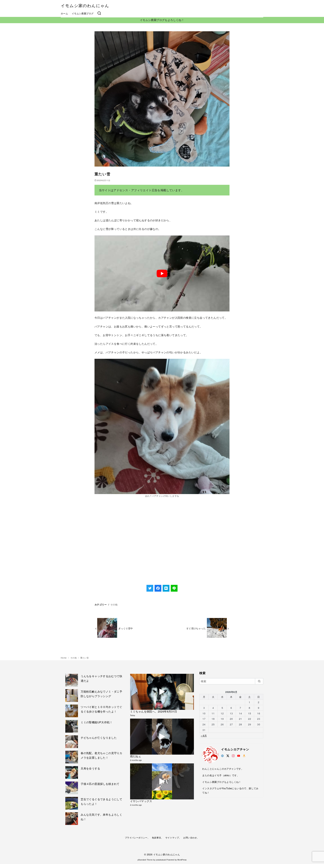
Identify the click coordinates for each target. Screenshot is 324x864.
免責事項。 (157, 837)
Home (64, 657)
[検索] (99, 13)
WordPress (182, 859)
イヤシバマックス (141, 801)
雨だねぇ (135, 756)
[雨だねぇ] (162, 737)
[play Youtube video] (162, 274)
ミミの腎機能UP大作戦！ (96, 722)
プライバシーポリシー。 (137, 837)
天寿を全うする (90, 768)
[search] (259, 681)
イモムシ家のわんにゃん (85, 5)
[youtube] (238, 755)
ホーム (64, 13)
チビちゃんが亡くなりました (99, 738)
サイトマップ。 (173, 837)
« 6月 (204, 735)
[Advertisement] (162, 550)
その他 (114, 604)
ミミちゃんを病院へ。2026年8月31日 (153, 711)
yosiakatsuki (161, 859)
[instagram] (233, 755)
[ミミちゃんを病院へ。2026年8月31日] (162, 692)
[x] (228, 755)
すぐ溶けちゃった (196, 628)
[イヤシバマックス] (162, 781)
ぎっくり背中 (125, 628)
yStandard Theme (145, 859)
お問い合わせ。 (191, 837)
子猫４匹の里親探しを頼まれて (100, 784)
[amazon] (244, 755)
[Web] (222, 755)
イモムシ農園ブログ (83, 13)
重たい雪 (84, 657)
